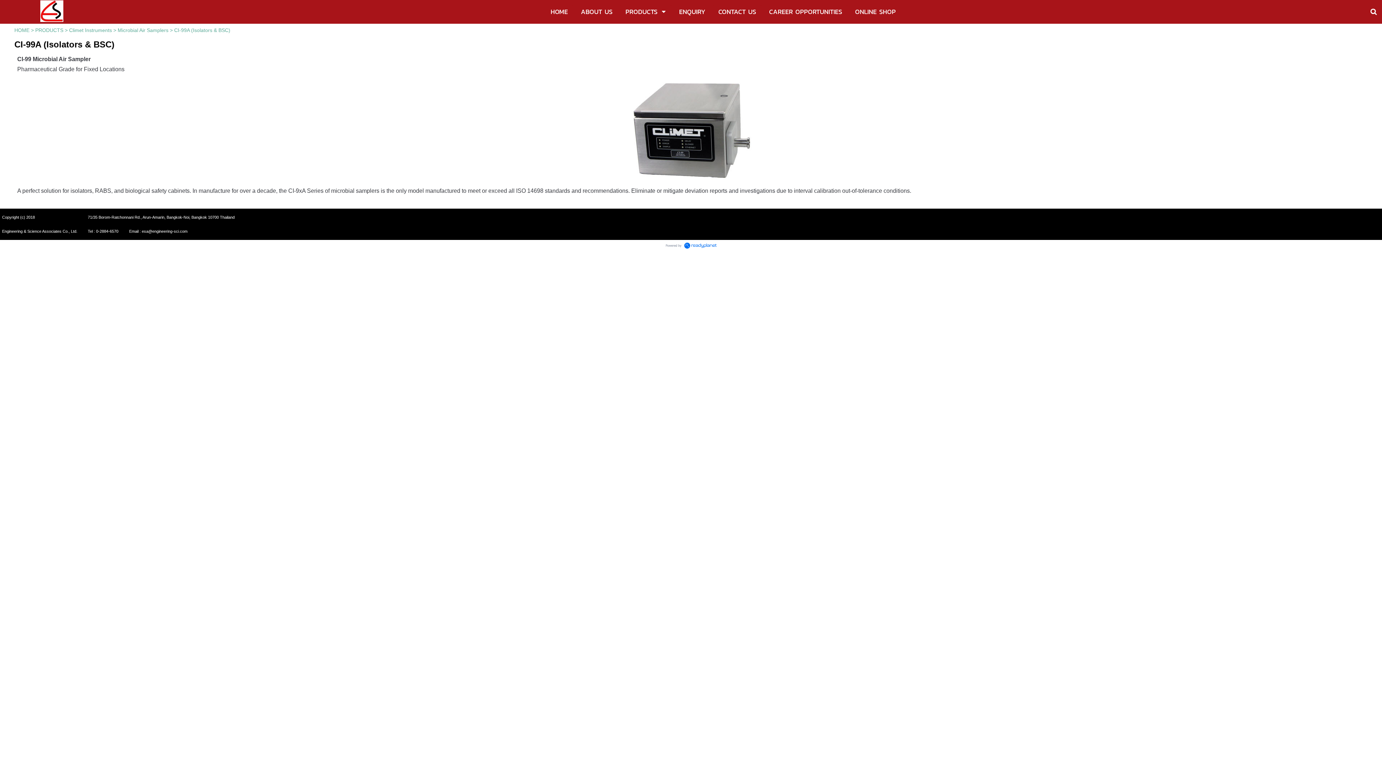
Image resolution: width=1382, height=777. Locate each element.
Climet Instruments (90, 30)
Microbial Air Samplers (143, 30)
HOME (22, 30)
